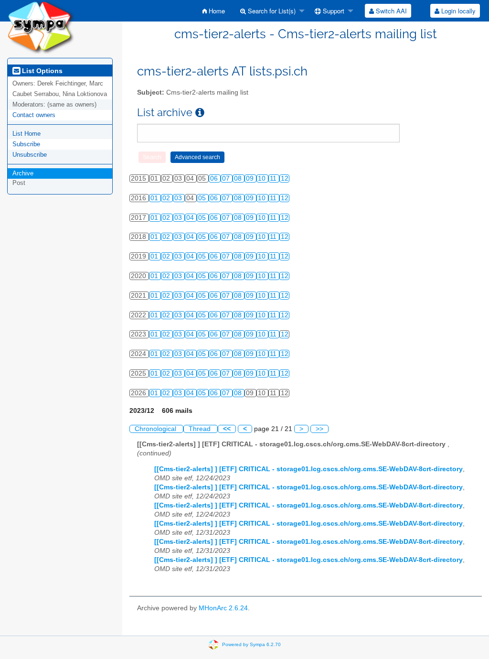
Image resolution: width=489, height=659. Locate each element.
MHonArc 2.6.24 (223, 608)
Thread (201, 428)
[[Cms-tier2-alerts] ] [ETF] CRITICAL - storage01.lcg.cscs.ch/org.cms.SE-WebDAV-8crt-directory (308, 469)
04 (191, 217)
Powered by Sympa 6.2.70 (251, 644)
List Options (41, 71)
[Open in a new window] (199, 113)
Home (216, 10)
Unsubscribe (29, 154)
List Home (26, 133)
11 (274, 178)
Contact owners (33, 115)
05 (203, 198)
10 (262, 178)
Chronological (156, 428)
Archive (22, 173)
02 (167, 198)
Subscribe (26, 144)
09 (250, 178)
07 (227, 178)
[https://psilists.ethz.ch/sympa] (40, 26)
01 (155, 198)
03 (179, 198)
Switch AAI (390, 10)
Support (332, 10)
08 (239, 178)
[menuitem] (214, 11)
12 (284, 178)
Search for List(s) (271, 10)
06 (215, 178)
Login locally (457, 10)
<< (227, 428)
